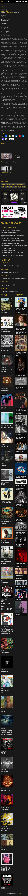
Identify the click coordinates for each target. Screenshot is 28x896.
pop (16, 186)
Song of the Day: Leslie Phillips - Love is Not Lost (9, 248)
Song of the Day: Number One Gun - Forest (8, 254)
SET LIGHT (18, 1)
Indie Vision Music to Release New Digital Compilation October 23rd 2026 (13, 236)
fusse (20, 893)
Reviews (11, 12)
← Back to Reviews (5, 6)
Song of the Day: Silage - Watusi (6, 285)
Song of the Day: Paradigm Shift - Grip (8, 250)
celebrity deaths (11, 184)
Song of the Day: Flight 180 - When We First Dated (10, 243)
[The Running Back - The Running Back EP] (6, 169)
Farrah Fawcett (20, 184)
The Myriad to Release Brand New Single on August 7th (10, 242)
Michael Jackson (9, 186)
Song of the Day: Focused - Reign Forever (8, 234)
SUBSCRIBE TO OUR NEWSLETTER (11, 223)
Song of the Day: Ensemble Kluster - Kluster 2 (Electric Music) (12, 252)
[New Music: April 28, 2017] (18, 156)
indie (3, 186)
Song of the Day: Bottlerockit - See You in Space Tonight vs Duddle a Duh (14, 245)
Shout (23, 186)
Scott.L (8, 12)
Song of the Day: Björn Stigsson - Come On (8, 272)
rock (19, 186)
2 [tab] (3, 217)
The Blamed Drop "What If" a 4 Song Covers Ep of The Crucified (12, 240)
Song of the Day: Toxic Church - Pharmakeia (8, 232)
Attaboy (3, 184)
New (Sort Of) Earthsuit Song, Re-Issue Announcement (10, 230)
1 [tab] (2, 217)
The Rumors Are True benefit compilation (8, 247)
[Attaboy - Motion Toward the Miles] (6, 156)
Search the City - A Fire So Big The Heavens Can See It (10, 238)
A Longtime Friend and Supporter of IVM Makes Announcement (12, 255)
